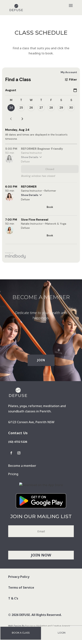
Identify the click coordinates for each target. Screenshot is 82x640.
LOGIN (61, 632)
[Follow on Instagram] (19, 453)
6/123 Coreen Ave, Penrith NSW (31, 422)
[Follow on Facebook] (11, 453)
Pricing (13, 474)
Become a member (22, 466)
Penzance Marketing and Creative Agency (47, 625)
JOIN (41, 360)
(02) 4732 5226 (17, 441)
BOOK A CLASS (21, 632)
